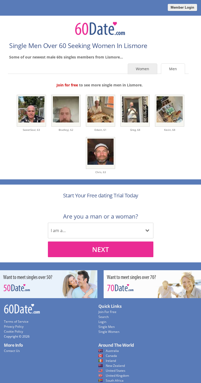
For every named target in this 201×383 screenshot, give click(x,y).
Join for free (67, 85)
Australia (112, 351)
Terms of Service (16, 321)
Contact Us (12, 351)
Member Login (182, 7)
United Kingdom (117, 375)
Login (102, 322)
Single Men (106, 327)
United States (115, 370)
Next (100, 249)
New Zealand (115, 365)
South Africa (115, 380)
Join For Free (107, 312)
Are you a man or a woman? (100, 216)
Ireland (111, 360)
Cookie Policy (13, 331)
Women (142, 68)
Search (103, 317)
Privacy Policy (14, 326)
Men (173, 68)
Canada (111, 355)
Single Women (108, 331)
